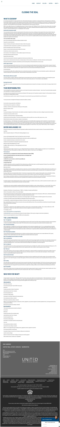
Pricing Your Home (50, 381)
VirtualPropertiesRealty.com (52, 369)
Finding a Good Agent (31, 380)
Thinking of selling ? (21, 382)
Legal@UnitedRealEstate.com (31, 416)
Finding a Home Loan (13, 381)
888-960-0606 (49, 403)
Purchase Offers (5, 382)
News (12, 380)
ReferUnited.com (54, 370)
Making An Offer (5, 381)
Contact (38, 3)
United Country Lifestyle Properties (51, 373)
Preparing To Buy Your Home (41, 380)
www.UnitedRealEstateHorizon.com (10, 352)
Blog (17, 380)
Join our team (23, 380)
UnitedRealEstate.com (53, 365)
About (56, 3)
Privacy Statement (30, 400)
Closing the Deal (21, 381)
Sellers (44, 3)
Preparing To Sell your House (40, 381)
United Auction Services (53, 372)
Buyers (50, 3)
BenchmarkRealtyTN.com (53, 366)
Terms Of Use (30, 401)
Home (33, 3)
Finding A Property (51, 380)
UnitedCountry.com (54, 371)
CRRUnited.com (54, 367)
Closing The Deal (13, 382)
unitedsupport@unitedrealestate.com (51, 409)
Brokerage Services (29, 382)
